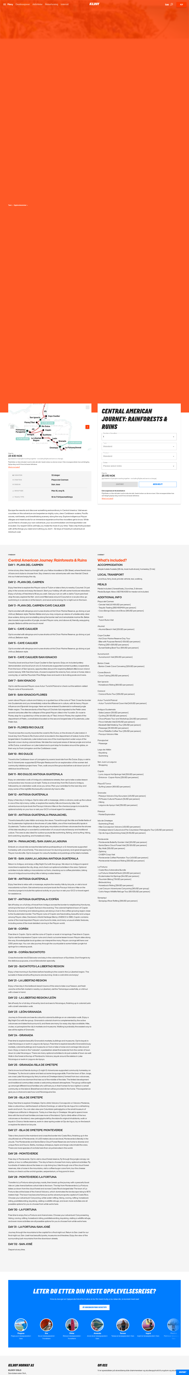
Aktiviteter (37, 4)
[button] (139, 436)
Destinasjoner (23, 4)
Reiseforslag (51, 4)
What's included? (14, 467)
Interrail (65, 4)
